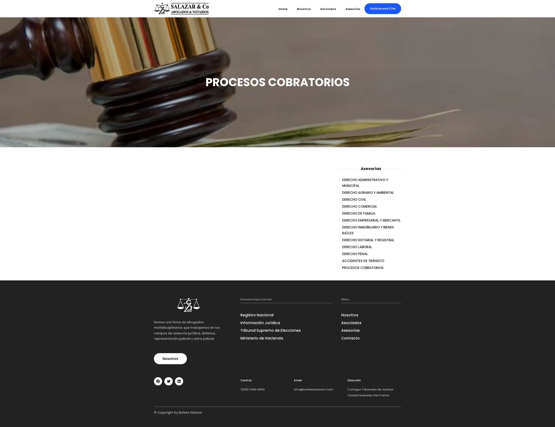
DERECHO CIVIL (354, 199)
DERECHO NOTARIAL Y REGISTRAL (368, 240)
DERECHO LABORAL (357, 247)
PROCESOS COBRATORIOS (363, 267)
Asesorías (353, 9)
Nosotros (304, 9)
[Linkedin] (179, 381)
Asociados (328, 9)
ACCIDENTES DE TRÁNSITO (363, 261)
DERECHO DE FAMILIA (358, 213)
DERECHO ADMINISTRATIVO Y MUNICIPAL (365, 183)
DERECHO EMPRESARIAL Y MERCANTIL (371, 220)
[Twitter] (168, 381)
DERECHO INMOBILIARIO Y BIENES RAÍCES (368, 230)
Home (283, 9)
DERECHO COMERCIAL (359, 206)
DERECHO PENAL (355, 254)
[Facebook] (158, 381)
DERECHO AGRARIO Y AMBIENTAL (368, 192)
